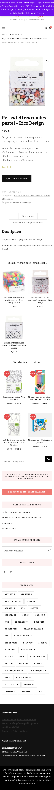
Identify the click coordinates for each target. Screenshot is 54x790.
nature (8, 657)
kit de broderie (23, 636)
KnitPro (28, 643)
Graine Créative (33, 629)
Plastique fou (39, 671)
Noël (21, 657)
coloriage (10, 615)
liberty (42, 643)
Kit (6, 636)
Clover (34, 608)
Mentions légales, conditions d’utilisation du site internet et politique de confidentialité (27, 780)
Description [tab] (28, 216)
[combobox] (27, 549)
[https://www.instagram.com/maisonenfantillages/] (4, 571)
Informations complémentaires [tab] (28, 222)
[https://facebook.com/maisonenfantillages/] (10, 571)
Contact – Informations (15, 731)
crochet (40, 615)
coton (25, 615)
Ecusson (39, 622)
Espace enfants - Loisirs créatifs (29, 195)
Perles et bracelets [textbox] (26, 550)
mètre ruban (28, 650)
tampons (9, 692)
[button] (47, 60)
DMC (6, 622)
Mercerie (7, 523)
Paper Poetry (37, 657)
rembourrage (24, 678)
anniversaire (12, 601)
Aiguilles (26, 594)
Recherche (48, 459)
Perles (16, 202)
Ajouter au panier (17, 179)
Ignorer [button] (40, 13)
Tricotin (26, 692)
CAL (23, 608)
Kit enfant (10, 643)
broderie (9, 608)
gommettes (11, 629)
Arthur (31, 601)
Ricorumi (29, 685)
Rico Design (25, 202)
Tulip (40, 692)
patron (8, 664)
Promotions (9, 529)
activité (9, 594)
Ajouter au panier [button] (14, 283)
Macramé (9, 650)
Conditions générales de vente (19, 719)
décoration (21, 622)
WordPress (28, 776)
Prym (7, 678)
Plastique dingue (14, 671)
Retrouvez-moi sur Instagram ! (28, 492)
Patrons (23, 664)
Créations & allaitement (16, 512)
